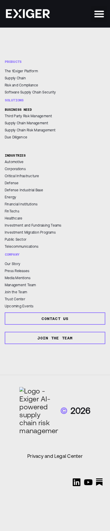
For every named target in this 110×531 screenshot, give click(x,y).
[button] (99, 14)
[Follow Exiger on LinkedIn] (76, 482)
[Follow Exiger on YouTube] (88, 482)
